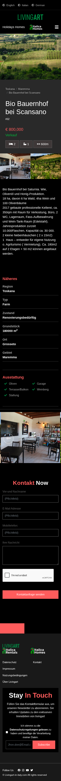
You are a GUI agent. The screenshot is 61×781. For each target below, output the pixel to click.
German (40, 5)
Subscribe (44, 744)
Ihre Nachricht (11, 542)
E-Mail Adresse (12, 508)
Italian (25, 5)
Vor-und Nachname (14, 491)
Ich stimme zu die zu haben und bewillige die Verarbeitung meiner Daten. (30, 731)
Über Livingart (10, 681)
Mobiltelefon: (10, 525)
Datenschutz (10, 662)
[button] (8, 438)
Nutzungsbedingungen (15, 675)
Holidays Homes (14, 27)
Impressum (9, 668)
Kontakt (37, 662)
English (10, 5)
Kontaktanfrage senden (31, 594)
